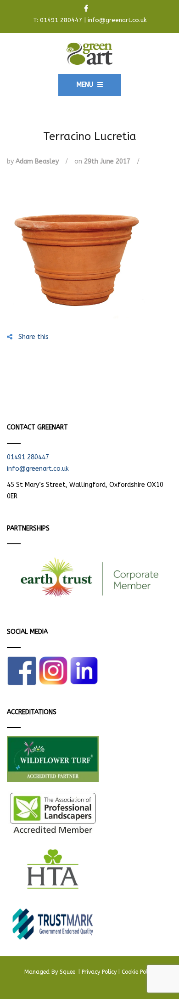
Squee (68, 972)
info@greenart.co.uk (117, 20)
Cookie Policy (138, 972)
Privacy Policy (99, 972)
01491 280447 (61, 20)
